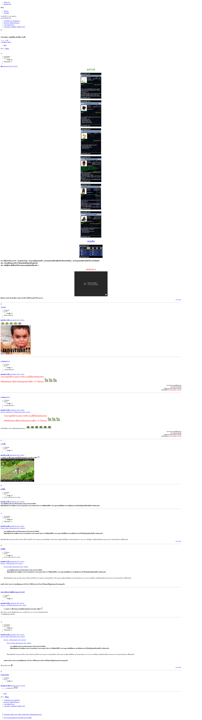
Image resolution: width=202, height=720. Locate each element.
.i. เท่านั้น (3, 444)
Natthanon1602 (5, 674)
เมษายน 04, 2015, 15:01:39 (12, 634)
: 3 (1, 40)
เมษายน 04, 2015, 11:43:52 (12, 374)
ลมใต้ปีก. (3, 489)
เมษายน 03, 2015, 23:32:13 (9, 66)
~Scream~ (3, 307)
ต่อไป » (9, 42)
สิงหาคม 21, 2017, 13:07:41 (13, 685)
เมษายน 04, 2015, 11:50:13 (12, 455)
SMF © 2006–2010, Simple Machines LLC (30, 714)
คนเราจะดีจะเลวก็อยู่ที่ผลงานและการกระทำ (13, 592)
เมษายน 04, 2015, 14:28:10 (12, 501)
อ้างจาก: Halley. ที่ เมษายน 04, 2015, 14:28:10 (13, 528)
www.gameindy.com (6, 18)
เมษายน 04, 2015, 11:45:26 (12, 410)
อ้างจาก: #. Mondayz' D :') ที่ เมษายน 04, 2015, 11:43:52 (15, 412)
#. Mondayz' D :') (5, 361)
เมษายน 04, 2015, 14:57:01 (12, 603)
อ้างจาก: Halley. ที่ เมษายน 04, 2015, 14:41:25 (13, 636)
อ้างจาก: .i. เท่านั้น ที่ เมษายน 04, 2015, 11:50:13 (13, 605)
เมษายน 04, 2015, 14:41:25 (12, 561)
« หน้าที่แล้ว (4, 42)
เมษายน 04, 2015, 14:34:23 (12, 526)
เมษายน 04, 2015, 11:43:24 (12, 320)
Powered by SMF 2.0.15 (10, 714)
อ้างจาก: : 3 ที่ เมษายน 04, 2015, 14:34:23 (12, 563)
